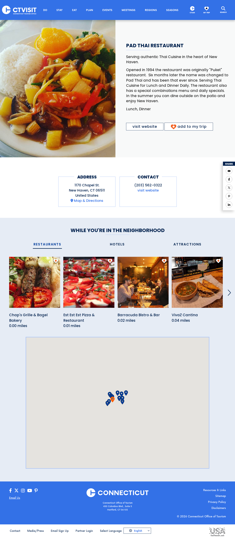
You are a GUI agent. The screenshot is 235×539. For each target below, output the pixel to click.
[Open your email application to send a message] (229, 171)
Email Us (14, 498)
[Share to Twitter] (229, 187)
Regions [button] (151, 10)
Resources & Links (214, 490)
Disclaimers (218, 508)
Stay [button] (59, 10)
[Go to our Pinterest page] (36, 490)
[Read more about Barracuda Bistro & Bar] (143, 284)
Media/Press (35, 531)
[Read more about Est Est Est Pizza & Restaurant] (88, 284)
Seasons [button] (172, 10)
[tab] (47, 244)
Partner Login (84, 531)
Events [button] (107, 10)
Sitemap (220, 496)
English (137, 530)
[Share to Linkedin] (229, 204)
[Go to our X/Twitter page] (16, 490)
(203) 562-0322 (148, 185)
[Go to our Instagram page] (23, 490)
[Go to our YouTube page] (29, 490)
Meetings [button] (128, 10)
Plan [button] (89, 10)
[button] (118, 393)
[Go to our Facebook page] (10, 490)
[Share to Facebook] (229, 179)
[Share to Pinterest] (229, 196)
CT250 (192, 12)
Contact (15, 531)
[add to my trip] (56, 261)
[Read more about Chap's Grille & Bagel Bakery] (34, 284)
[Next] (229, 292)
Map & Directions (88, 200)
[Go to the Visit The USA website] (217, 532)
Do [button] (45, 10)
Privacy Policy (217, 502)
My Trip (206, 12)
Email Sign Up (60, 531)
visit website (144, 126)
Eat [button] (74, 10)
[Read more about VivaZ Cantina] (197, 284)
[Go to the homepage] (19, 9)
